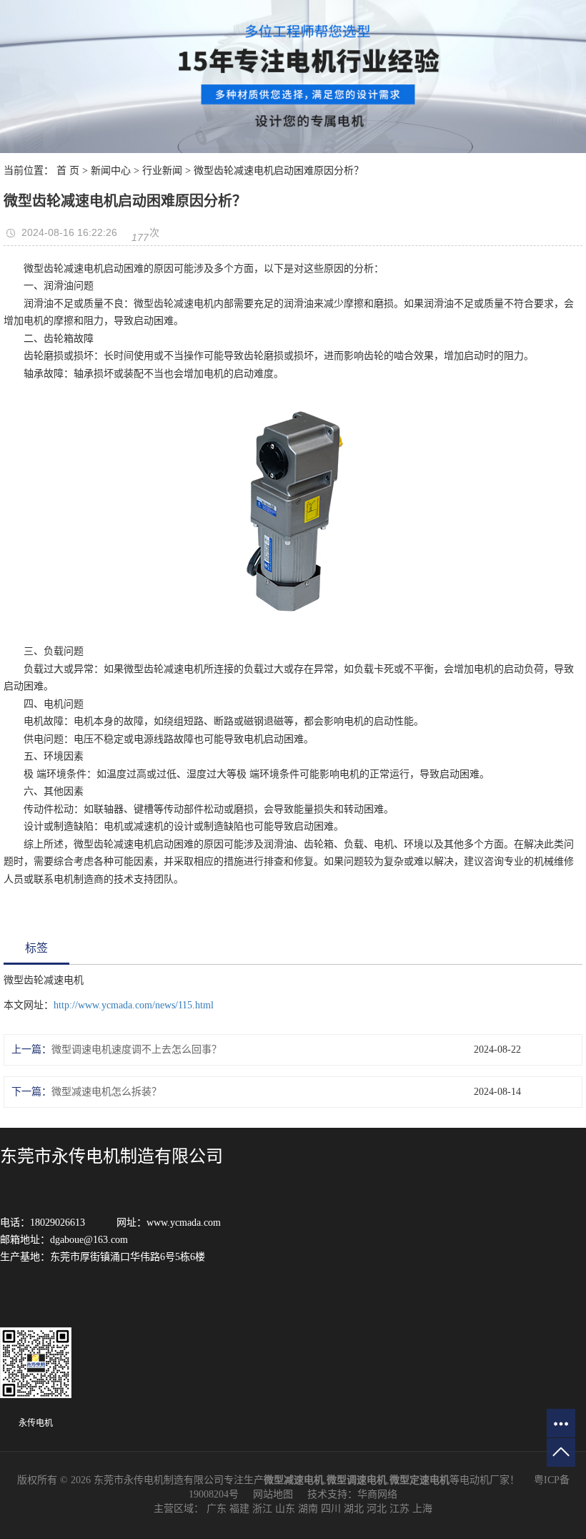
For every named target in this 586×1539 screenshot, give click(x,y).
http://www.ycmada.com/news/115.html (134, 1005)
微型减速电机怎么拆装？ (106, 1091)
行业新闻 (162, 170)
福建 (239, 1508)
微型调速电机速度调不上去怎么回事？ (136, 1049)
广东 (217, 1508)
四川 (331, 1508)
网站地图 (273, 1494)
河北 (377, 1508)
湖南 (308, 1508)
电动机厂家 (485, 1480)
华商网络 (377, 1494)
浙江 (262, 1508)
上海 (422, 1508)
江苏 (399, 1508)
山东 (285, 1508)
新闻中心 (111, 170)
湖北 (354, 1508)
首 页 (67, 170)
